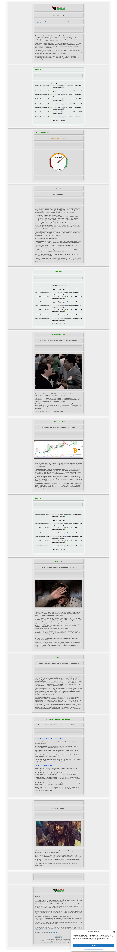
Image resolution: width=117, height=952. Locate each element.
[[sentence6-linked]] (53, 103)
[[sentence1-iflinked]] (61, 83)
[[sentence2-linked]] (53, 85)
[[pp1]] (58, 120)
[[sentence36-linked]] (54, 532)
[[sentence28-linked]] (54, 314)
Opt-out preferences (89, 949)
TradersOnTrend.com (43, 941)
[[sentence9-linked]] (53, 116)
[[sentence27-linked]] (54, 309)
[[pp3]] (58, 549)
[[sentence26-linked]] (54, 305)
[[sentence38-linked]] (54, 540)
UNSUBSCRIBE (40, 22)
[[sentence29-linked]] (54, 318)
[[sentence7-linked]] (53, 107)
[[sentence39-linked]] (54, 545)
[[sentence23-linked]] (54, 292)
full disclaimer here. (54, 932)
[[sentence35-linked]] (54, 527)
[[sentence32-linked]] (54, 514)
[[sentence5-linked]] (53, 98)
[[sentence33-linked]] (54, 518)
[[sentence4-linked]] (53, 94)
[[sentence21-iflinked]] (61, 285)
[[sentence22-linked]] (54, 287)
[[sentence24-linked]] (54, 296)
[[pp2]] (58, 323)
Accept (93, 945)
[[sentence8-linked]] (53, 111)
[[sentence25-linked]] (54, 301)
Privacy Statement (98, 949)
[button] (113, 932)
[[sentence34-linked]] (54, 523)
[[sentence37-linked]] (54, 536)
